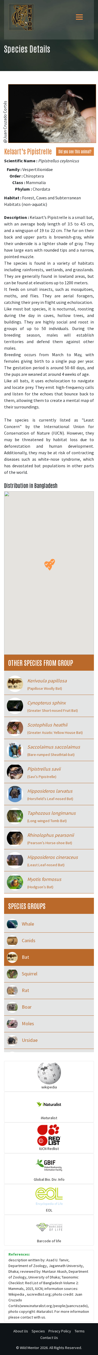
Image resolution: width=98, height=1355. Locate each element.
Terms (80, 1331)
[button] (49, 567)
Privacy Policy (59, 1331)
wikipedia (49, 1087)
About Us (20, 1331)
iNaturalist (49, 1117)
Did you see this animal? (75, 151)
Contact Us (49, 1337)
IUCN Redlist (49, 1148)
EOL (49, 1210)
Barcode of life (49, 1240)
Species (38, 1331)
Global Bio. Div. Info (49, 1179)
